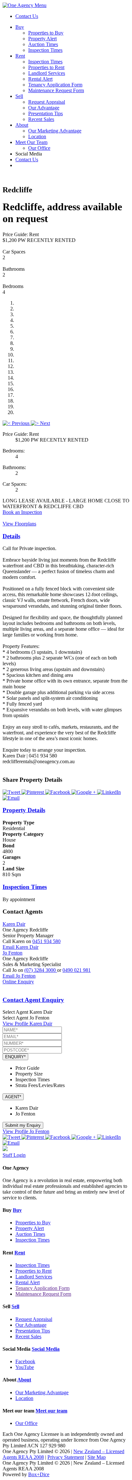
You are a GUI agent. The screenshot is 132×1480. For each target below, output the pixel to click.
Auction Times (43, 44)
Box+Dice (38, 1474)
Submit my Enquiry (23, 1125)
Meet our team (51, 1410)
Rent (20, 56)
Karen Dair (14, 924)
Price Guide (27, 1068)
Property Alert (42, 38)
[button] (17, 423)
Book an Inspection (22, 512)
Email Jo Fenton (19, 976)
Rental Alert (40, 79)
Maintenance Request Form (56, 90)
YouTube (24, 1367)
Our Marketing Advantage (54, 130)
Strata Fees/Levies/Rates (40, 1085)
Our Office (39, 148)
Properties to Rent (46, 67)
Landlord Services (46, 73)
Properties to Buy (45, 33)
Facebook (25, 1361)
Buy (19, 27)
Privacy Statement (65, 1457)
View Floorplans (19, 523)
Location (37, 136)
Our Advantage (43, 107)
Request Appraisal (46, 102)
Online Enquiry (18, 981)
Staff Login (14, 1155)
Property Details (24, 810)
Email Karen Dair (20, 947)
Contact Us (26, 16)
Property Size (29, 1073)
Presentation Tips (45, 113)
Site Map (96, 1457)
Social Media (46, 1349)
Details (11, 536)
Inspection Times (45, 50)
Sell (19, 96)
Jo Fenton (12, 953)
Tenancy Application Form (55, 84)
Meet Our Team (31, 142)
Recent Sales (41, 119)
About (21, 125)
